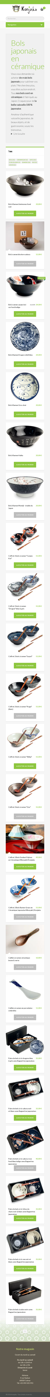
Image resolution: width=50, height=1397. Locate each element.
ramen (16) (26, 162)
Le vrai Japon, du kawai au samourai (35, 9)
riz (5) (34, 162)
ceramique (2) (22, 160)
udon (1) (12, 165)
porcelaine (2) (14, 162)
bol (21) (12, 160)
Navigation (12, 25)
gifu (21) (33, 160)
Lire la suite (19, 133)
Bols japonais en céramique (27, 54)
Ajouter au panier (25, 213)
